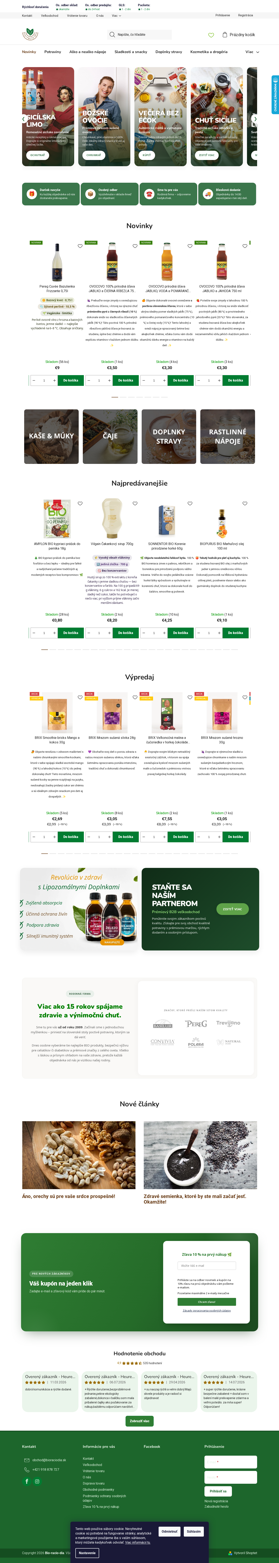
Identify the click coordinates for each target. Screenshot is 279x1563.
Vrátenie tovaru (77, 15)
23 (234, 649)
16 (176, 649)
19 (201, 649)
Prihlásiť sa (218, 1491)
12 (143, 649)
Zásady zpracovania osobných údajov (207, 1310)
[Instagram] (37, 1481)
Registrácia (245, 15)
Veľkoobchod (49, 15)
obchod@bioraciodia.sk (49, 1460)
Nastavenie (87, 1553)
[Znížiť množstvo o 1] (34, 380)
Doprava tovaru (93, 1483)
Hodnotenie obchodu (140, 1353)
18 (193, 649)
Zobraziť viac (139, 1421)
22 (226, 649)
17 (185, 649)
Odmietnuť (169, 1531)
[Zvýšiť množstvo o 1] (54, 380)
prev (25, 318)
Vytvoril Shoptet (245, 1553)
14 (160, 649)
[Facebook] (27, 1481)
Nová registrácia (216, 1501)
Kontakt (27, 15)
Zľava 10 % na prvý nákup (101, 1507)
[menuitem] (29, 52)
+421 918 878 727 (45, 1470)
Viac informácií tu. (138, 1542)
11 (135, 649)
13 (152, 649)
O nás (100, 15)
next (254, 318)
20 (210, 649)
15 (168, 649)
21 (218, 649)
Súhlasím (194, 1531)
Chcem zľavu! (206, 1302)
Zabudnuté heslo (216, 1506)
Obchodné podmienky (98, 1490)
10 (127, 649)
